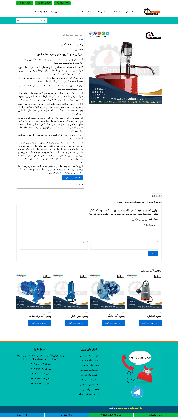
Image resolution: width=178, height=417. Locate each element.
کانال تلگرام (66, 415)
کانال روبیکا (22, 415)
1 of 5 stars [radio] (146, 219)
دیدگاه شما (151, 225)
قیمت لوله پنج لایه (89, 375)
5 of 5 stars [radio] (133, 219)
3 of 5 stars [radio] (139, 219)
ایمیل (85, 241)
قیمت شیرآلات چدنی (89, 384)
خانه (81, 35)
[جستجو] (18, 20)
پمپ (76, 35)
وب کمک (113, 408)
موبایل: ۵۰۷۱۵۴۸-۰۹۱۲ (40, 364)
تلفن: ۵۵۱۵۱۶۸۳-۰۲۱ (40, 373)
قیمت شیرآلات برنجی (89, 389)
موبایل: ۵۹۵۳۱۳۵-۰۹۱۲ (40, 369)
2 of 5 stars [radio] (143, 219)
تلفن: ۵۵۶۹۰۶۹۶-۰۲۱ (40, 378)
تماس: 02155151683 (111, 415)
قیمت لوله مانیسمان (89, 360)
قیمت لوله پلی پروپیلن (89, 365)
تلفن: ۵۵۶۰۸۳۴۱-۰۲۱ (40, 383)
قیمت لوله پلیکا (89, 379)
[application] (36, 11)
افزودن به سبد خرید (72, 178)
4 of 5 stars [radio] (136, 219)
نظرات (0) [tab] (157, 196)
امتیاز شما (153, 219)
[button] (93, 35)
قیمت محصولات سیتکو (89, 394)
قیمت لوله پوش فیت (89, 370)
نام (157, 241)
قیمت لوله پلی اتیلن (89, 355)
